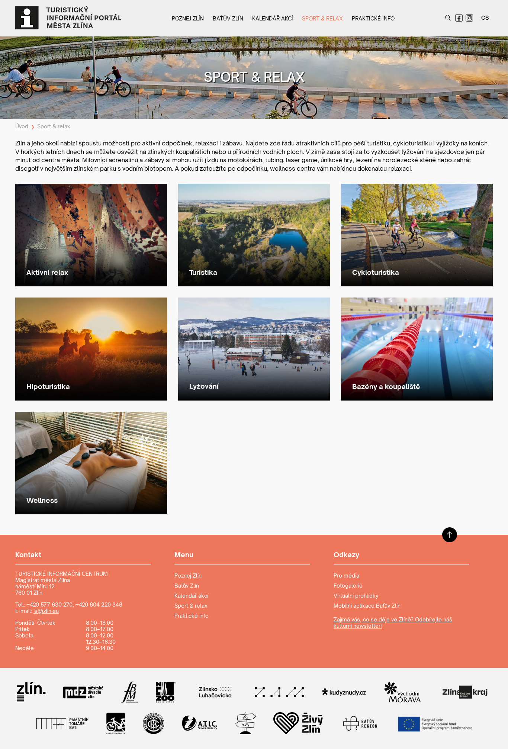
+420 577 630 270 (49, 604)
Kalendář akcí (272, 18)
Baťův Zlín (228, 18)
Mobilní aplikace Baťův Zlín (367, 605)
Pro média (346, 575)
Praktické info (373, 18)
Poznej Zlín (188, 18)
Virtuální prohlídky (356, 595)
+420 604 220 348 (98, 604)
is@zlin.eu (46, 611)
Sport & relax (322, 18)
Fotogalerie (348, 585)
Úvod (21, 126)
